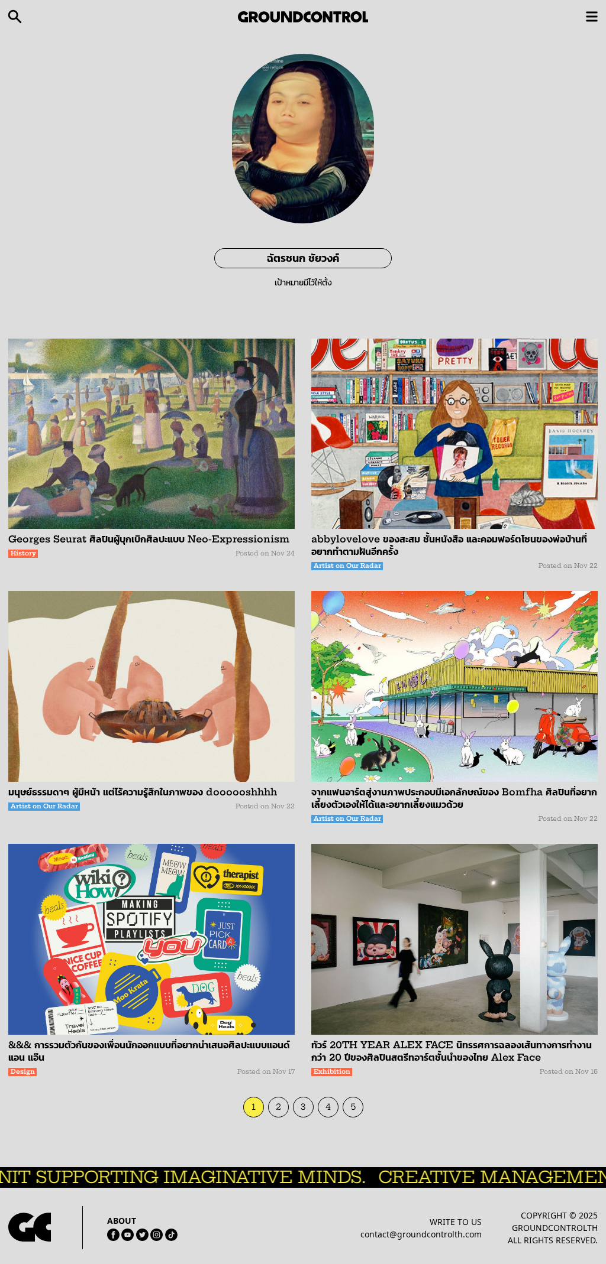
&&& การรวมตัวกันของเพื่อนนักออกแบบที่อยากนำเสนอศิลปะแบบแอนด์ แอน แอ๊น (149, 1051)
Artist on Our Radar (347, 566)
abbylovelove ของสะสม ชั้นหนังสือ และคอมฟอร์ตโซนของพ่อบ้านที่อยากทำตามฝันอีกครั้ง (449, 545)
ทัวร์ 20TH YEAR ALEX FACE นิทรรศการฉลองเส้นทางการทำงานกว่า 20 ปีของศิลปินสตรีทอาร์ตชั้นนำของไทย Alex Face (451, 1051)
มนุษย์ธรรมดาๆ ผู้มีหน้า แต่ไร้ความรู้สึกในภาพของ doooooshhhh (142, 792)
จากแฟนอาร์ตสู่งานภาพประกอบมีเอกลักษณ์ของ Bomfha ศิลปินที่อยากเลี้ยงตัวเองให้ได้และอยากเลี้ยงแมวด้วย (454, 798)
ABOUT (121, 1220)
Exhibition (332, 1071)
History (23, 553)
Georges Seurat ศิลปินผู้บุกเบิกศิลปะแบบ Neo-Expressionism (148, 539)
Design (23, 1071)
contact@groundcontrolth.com (421, 1234)
